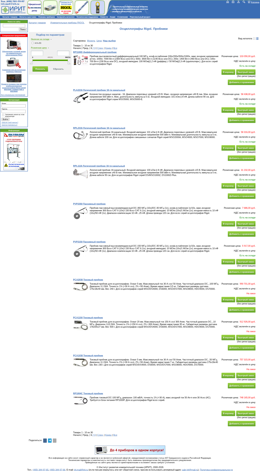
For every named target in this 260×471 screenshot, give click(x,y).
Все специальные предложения (13, 95)
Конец (108, 48)
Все (115, 48)
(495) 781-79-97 (15, 1)
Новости (104, 17)
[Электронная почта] (54, 440)
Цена (99, 40)
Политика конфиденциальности (216, 469)
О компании (122, 17)
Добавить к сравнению (241, 82)
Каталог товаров (10, 17)
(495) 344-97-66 (57, 469)
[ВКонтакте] (45, 440)
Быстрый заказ (246, 72)
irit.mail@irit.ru (10, 4)
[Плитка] (254, 38)
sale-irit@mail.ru (190, 469)
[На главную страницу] (13, 9)
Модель (91, 40)
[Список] (257, 38)
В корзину (228, 72)
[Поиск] (244, 2)
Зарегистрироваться (9, 125)
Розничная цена (39, 48)
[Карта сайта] (238, 2)
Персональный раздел (140, 17)
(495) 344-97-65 (40, 469)
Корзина (255, 2)
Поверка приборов (46, 17)
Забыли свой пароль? (10, 122)
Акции (112, 17)
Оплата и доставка (27, 17)
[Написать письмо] (233, 2)
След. (100, 48)
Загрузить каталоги (65, 17)
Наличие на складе (40, 39)
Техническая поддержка (87, 17)
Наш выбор (109, 40)
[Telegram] (50, 440)
